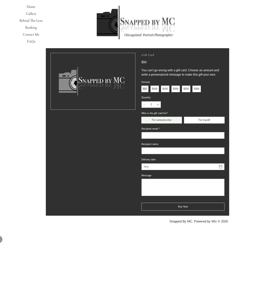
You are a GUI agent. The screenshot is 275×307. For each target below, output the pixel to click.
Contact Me (31, 34)
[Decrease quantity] (144, 104)
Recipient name (149, 144)
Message (146, 175)
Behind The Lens (31, 20)
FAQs (31, 41)
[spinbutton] (151, 104)
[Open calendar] (220, 166)
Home (31, 7)
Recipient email (150, 128)
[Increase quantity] (158, 104)
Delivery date (148, 159)
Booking (31, 27)
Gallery (31, 13)
